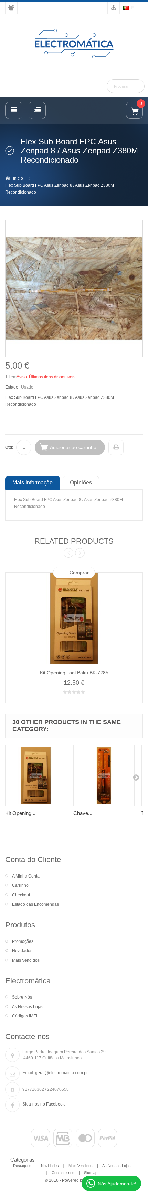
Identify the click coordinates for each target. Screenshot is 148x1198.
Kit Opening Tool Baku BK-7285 (74, 672)
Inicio (18, 178)
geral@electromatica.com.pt (61, 1072)
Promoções (22, 941)
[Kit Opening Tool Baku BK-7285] (35, 775)
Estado (11, 387)
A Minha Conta (26, 876)
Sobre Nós (22, 997)
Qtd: (9, 447)
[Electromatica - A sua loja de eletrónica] (74, 44)
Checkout (21, 895)
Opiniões (81, 482)
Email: (28, 1072)
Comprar (79, 572)
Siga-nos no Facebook (43, 1104)
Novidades (22, 950)
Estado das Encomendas (35, 904)
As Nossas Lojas (27, 1006)
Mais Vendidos (26, 960)
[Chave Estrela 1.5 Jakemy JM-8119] (104, 775)
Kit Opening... (20, 813)
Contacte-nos (63, 1172)
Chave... (82, 813)
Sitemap (90, 1172)
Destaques (22, 1166)
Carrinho (20, 885)
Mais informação (32, 482)
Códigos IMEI (24, 1016)
